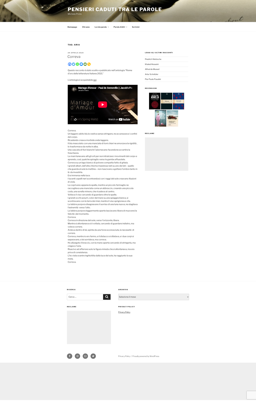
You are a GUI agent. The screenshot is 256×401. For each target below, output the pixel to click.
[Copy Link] (89, 64)
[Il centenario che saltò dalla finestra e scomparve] (160, 126)
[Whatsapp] (77, 64)
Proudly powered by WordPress (145, 356)
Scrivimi (135, 27)
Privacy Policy (124, 312)
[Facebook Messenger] (81, 64)
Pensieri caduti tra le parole (115, 9)
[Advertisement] (166, 154)
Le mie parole (101, 27)
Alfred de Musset (152, 69)
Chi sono (86, 27)
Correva (73, 56)
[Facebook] (69, 64)
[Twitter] (73, 64)
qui (94, 80)
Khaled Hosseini (152, 64)
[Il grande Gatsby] (172, 126)
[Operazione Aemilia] (154, 109)
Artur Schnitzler (151, 74)
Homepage (72, 27)
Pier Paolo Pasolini (153, 79)
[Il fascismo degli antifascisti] (166, 109)
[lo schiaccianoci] (178, 109)
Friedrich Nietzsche (153, 59)
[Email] (85, 64)
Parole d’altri (119, 27)
